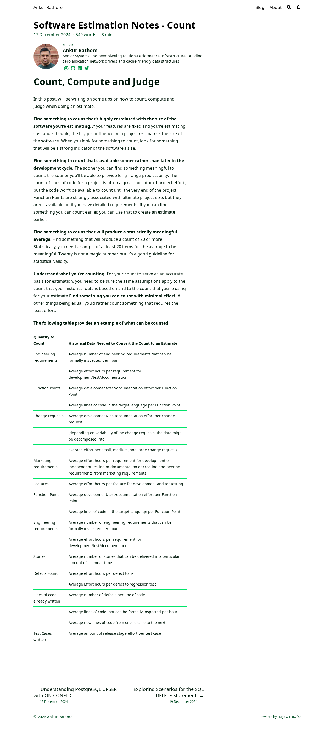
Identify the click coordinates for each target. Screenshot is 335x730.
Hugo (281, 717)
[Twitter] (86, 67)
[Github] (73, 67)
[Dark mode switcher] (298, 7)
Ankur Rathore (48, 7)
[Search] (289, 7)
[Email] (66, 67)
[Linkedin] (79, 67)
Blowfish (295, 717)
